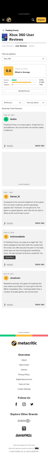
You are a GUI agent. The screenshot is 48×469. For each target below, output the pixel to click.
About (24, 360)
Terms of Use (24, 384)
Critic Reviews (8, 46)
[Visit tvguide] (24, 430)
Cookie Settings (24, 389)
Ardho (11, 119)
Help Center (24, 365)
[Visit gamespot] (24, 422)
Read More (10, 257)
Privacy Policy (24, 374)
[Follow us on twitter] (32, 405)
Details (31, 46)
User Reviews (21, 46)
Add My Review (24, 91)
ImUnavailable (15, 236)
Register (41, 20)
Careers (24, 370)
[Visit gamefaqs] (24, 436)
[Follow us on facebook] (16, 405)
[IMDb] (36, 448)
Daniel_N (12, 196)
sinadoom (12, 278)
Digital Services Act (24, 379)
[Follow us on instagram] (24, 405)
